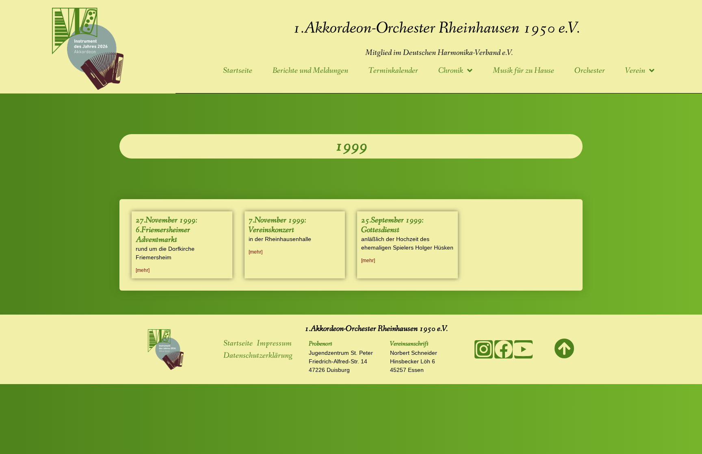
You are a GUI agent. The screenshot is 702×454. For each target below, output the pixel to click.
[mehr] (143, 270)
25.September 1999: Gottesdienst (392, 225)
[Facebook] (503, 349)
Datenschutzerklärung (257, 355)
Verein (635, 70)
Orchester (589, 70)
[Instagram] (483, 349)
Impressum (274, 343)
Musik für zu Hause (523, 70)
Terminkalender (393, 70)
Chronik (450, 70)
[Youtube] (523, 349)
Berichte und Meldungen (310, 70)
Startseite (237, 70)
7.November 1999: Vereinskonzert (277, 225)
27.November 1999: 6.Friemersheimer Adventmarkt (166, 230)
